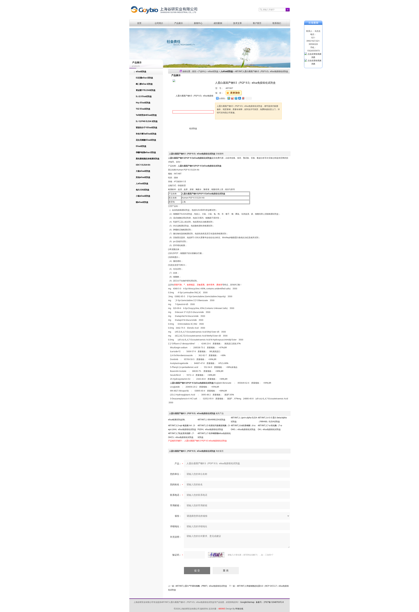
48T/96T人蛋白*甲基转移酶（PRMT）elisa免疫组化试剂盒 (201, 585)
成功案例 (218, 23)
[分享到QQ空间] (228, 98)
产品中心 (202, 71)
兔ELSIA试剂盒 (142, 189)
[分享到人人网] (239, 98)
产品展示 (178, 23)
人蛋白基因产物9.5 (192, 440)
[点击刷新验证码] (216, 555)
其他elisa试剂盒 (143, 177)
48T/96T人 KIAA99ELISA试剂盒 (211, 419)
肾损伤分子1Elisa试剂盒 (146, 127)
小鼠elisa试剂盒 (143, 196)
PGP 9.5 (204, 440)
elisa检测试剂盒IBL (176, 419)
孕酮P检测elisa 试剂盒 (146, 152)
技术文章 (237, 23)
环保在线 (239, 608)
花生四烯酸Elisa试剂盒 (146, 140)
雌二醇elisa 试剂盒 (144, 84)
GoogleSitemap (247, 602)
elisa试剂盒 (141, 71)
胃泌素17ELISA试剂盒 (145, 90)
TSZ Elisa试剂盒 (143, 108)
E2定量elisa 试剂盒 (144, 77)
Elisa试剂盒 (141, 146)
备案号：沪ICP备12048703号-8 (270, 602)
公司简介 (159, 23)
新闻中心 (198, 23)
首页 (139, 23)
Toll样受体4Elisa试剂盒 (146, 115)
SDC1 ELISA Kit (143, 164)
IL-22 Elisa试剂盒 (144, 96)
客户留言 (257, 23)
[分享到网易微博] (243, 98)
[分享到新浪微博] (232, 98)
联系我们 (277, 23)
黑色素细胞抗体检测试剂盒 (147, 158)
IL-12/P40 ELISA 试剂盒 (147, 121)
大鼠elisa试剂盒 (143, 171)
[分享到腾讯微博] (236, 98)
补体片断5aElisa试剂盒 (146, 133)
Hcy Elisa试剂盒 (143, 102)
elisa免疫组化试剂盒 (218, 440)
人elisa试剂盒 (142, 183)
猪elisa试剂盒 (142, 202)
